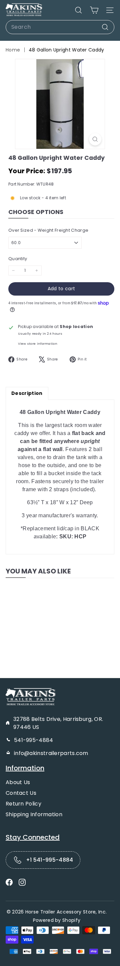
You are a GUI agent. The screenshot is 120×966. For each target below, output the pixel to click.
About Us (18, 782)
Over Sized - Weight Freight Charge (48, 230)
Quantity (17, 258)
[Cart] (94, 10)
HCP (80, 536)
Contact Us (21, 793)
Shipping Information (34, 814)
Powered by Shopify (56, 920)
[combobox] (60, 27)
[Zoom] (95, 139)
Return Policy (23, 804)
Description (27, 393)
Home (13, 49)
